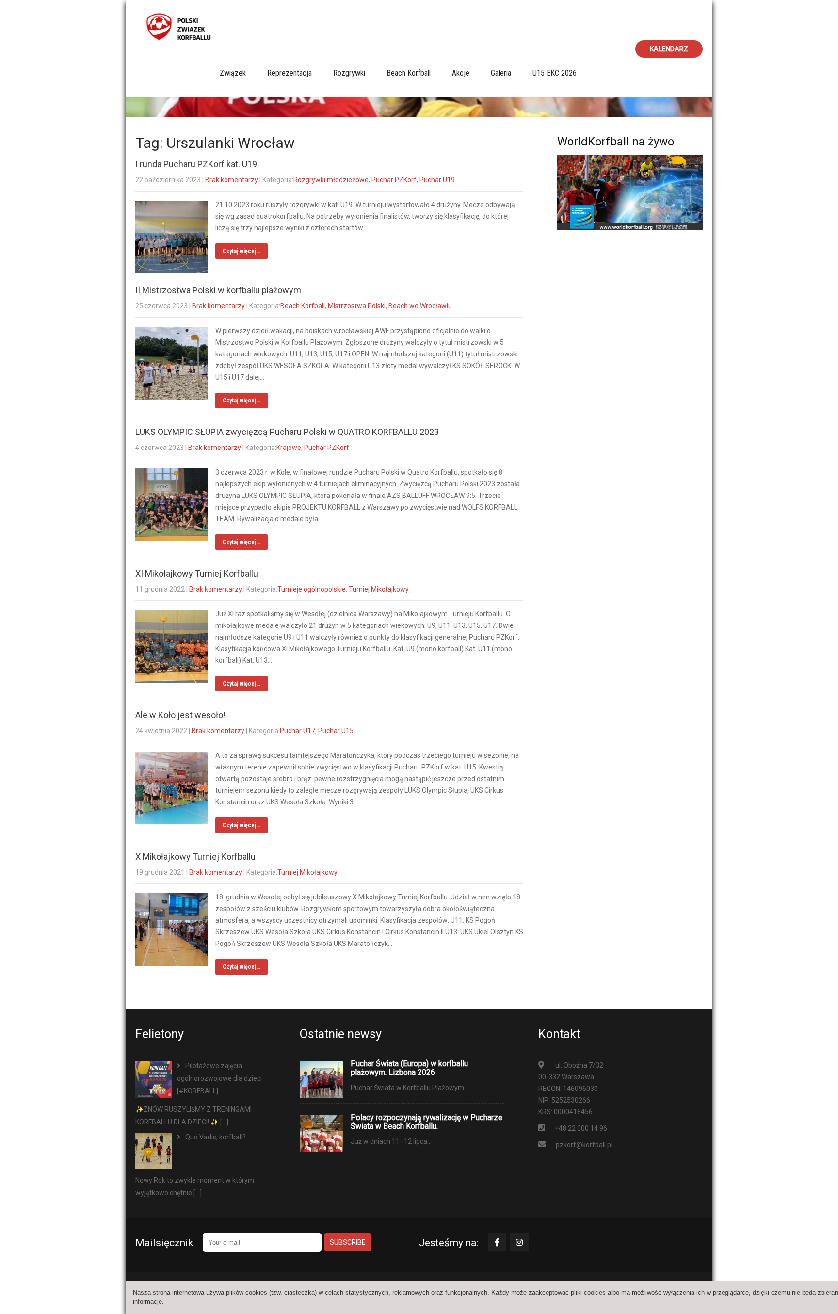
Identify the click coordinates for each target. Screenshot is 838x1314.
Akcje (460, 73)
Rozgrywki (349, 73)
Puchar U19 (437, 180)
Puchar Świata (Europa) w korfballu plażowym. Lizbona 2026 (409, 1068)
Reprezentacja (289, 73)
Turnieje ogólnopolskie (311, 589)
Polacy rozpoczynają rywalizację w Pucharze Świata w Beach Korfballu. (426, 1122)
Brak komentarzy (231, 180)
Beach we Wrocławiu (420, 306)
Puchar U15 (336, 731)
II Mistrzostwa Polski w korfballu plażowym (218, 290)
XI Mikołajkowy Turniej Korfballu (196, 573)
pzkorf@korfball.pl (584, 1145)
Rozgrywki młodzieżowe (331, 180)
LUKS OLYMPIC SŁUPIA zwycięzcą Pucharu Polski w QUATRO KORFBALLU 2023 (287, 432)
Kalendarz (669, 49)
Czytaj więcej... (241, 251)
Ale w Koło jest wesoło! (180, 715)
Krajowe (288, 447)
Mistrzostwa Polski (357, 306)
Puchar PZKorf (394, 180)
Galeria (501, 73)
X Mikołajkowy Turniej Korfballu (195, 856)
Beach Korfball (409, 73)
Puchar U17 (297, 731)
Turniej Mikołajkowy (379, 589)
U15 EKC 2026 (554, 73)
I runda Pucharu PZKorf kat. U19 (196, 164)
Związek (233, 73)
